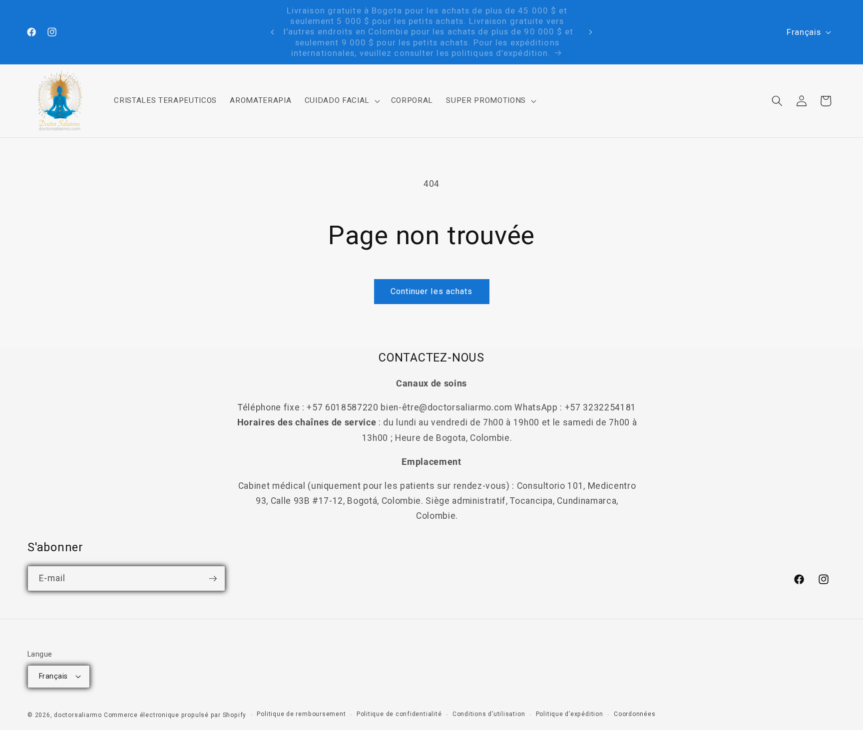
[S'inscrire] (213, 579)
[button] (341, 100)
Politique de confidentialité (399, 714)
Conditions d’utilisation (488, 714)
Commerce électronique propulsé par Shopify (175, 715)
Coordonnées (634, 714)
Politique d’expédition (569, 714)
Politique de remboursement (301, 714)
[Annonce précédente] (273, 31)
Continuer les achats (432, 291)
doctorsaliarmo (78, 715)
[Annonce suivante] (590, 31)
